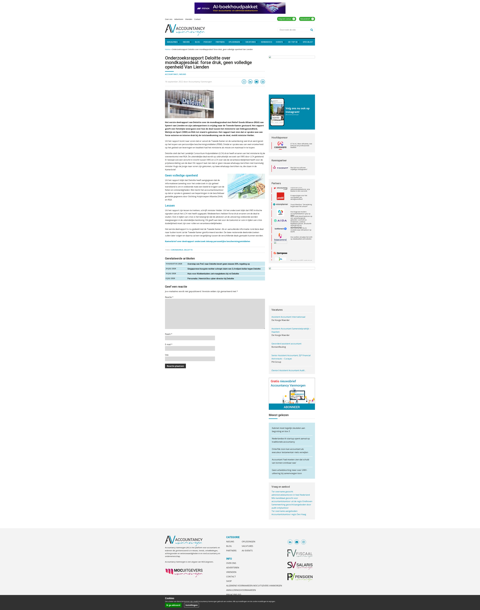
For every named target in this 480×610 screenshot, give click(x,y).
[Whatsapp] (244, 81)
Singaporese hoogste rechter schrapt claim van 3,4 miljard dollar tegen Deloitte (224, 269)
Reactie (169, 297)
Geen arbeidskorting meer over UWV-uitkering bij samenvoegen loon (289, 472)
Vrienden (231, 572)
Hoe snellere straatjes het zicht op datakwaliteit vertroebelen (301, 224)
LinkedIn (290, 542)
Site (166, 355)
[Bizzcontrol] (280, 224)
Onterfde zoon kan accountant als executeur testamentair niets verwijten (290, 451)
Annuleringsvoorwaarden (241, 590)
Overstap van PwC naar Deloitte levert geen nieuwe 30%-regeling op (219, 264)
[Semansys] (280, 256)
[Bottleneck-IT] (280, 216)
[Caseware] (280, 146)
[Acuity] (280, 200)
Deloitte (188, 250)
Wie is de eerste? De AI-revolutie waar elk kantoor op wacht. (300, 216)
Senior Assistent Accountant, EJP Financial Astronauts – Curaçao (291, 347)
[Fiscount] (280, 168)
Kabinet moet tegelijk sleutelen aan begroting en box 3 (288, 430)
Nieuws (182, 74)
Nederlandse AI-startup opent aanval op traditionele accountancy (291, 440)
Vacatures (247, 546)
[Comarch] (280, 232)
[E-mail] (256, 81)
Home (167, 49)
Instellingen (192, 605)
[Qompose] (280, 240)
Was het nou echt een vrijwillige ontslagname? (298, 168)
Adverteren (232, 567)
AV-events (247, 550)
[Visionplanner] (280, 191)
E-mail (168, 344)
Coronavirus (177, 250)
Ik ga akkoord (173, 605)
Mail (296, 542)
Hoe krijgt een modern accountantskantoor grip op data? (300, 199)
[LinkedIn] (250, 81)
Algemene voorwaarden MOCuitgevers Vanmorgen (254, 585)
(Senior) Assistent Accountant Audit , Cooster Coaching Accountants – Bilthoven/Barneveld (289, 363)
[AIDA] (280, 207)
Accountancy (171, 74)
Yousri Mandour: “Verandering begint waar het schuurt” (301, 191)
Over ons (231, 563)
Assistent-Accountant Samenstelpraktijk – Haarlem (291, 320)
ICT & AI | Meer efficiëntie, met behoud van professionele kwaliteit (301, 145)
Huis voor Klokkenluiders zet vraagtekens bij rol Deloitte (213, 273)
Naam (168, 334)
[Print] (262, 81)
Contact (231, 576)
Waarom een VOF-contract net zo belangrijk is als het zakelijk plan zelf (301, 248)
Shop (229, 581)
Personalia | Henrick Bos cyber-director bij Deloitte (211, 278)
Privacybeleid (233, 594)
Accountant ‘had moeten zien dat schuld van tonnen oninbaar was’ (290, 461)
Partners (231, 550)
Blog (229, 546)
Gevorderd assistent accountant (286, 333)
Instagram (303, 542)
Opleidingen (248, 541)
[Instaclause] (280, 248)
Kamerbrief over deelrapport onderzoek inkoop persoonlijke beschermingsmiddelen (207, 241)
